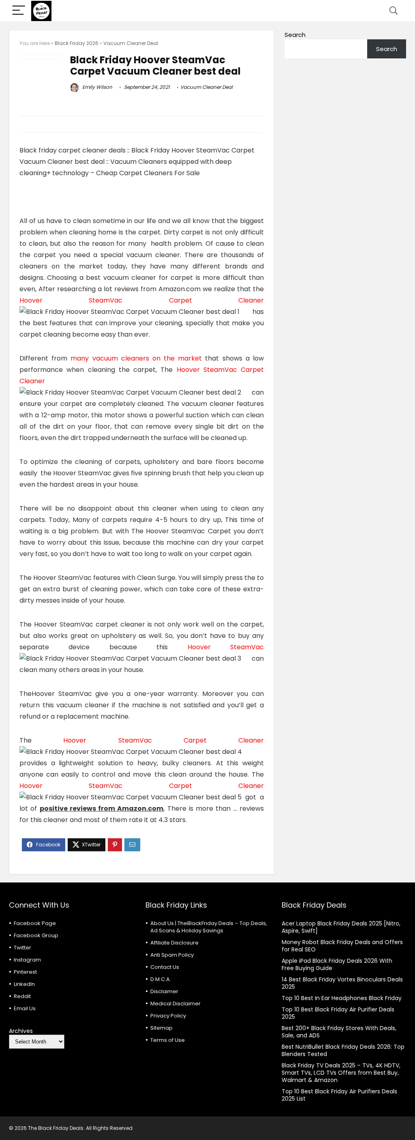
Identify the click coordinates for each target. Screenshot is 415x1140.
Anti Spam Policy (172, 955)
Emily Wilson (96, 87)
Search (295, 34)
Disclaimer (164, 991)
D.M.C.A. (160, 979)
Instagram (27, 960)
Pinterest (25, 972)
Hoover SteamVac (226, 647)
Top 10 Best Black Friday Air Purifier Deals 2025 (338, 1013)
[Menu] (18, 10)
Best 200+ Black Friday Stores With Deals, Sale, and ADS (339, 1031)
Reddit (22, 996)
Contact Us (164, 967)
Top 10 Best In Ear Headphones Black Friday (342, 998)
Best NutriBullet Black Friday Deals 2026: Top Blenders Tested (343, 1050)
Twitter (22, 947)
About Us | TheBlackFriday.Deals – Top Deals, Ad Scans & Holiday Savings (208, 926)
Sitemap (161, 1028)
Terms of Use (167, 1040)
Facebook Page (35, 923)
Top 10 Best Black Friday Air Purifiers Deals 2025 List (339, 1095)
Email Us (25, 1008)
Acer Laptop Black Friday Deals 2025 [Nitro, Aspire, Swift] (341, 927)
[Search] (393, 10)
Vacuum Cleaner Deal (130, 43)
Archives (21, 1031)
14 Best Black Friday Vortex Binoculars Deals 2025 (342, 983)
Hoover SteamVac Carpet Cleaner (141, 300)
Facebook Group (36, 935)
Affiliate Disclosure (174, 943)
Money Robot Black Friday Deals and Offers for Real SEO (342, 945)
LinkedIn (24, 984)
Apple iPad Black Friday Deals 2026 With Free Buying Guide (337, 964)
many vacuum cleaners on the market (136, 358)
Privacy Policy (168, 1016)
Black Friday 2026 (76, 43)
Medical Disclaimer (175, 1003)
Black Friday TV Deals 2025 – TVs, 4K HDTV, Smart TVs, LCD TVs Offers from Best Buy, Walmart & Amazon (341, 1072)
